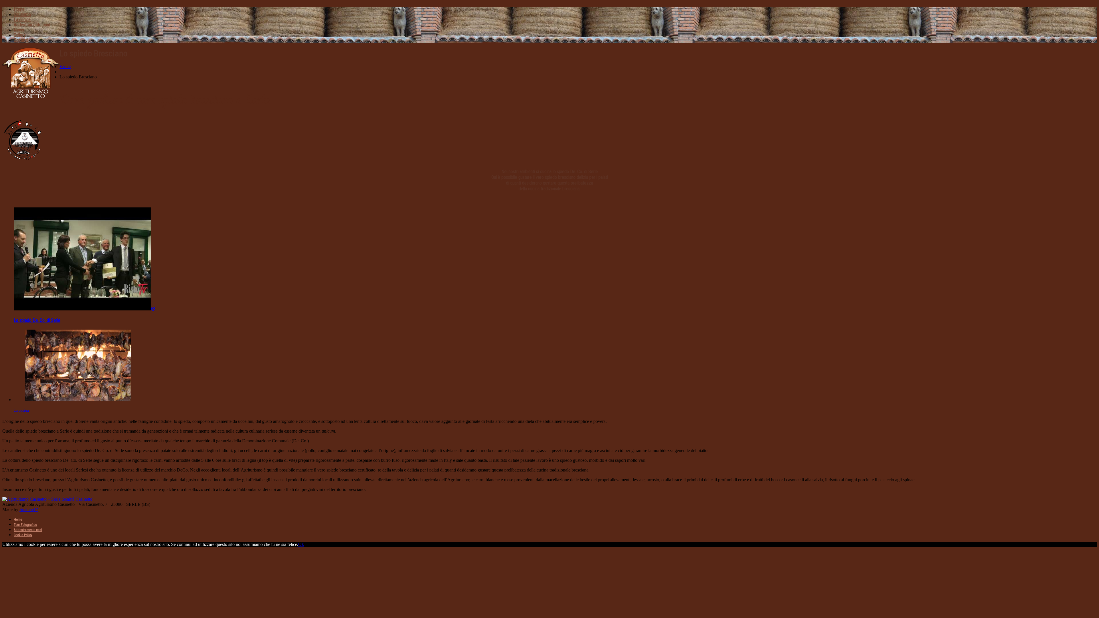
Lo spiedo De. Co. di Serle (37, 320)
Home (19, 9)
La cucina (22, 19)
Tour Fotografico (25, 525)
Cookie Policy (23, 535)
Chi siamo (22, 14)
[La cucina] (78, 399)
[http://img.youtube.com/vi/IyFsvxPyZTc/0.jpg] (84, 308)
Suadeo (26, 509)
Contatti (21, 40)
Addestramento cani (32, 24)
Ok (301, 544)
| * (35, 509)
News (19, 30)
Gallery (20, 35)
